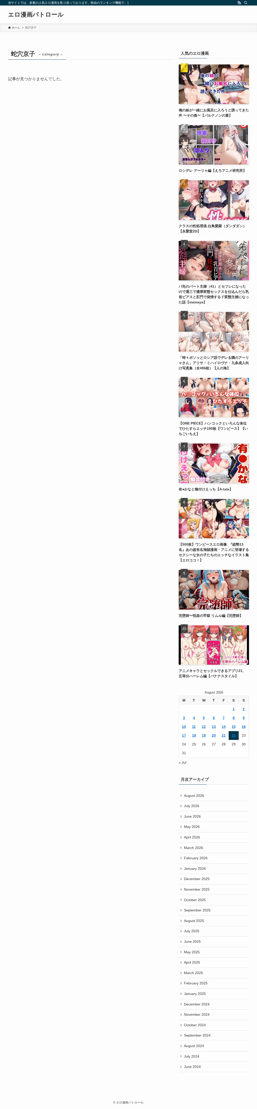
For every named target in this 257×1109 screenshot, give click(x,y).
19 (204, 735)
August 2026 (194, 796)
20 (214, 735)
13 (214, 727)
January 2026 (195, 869)
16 (244, 727)
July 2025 (191, 931)
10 (184, 727)
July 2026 (191, 806)
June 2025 (192, 942)
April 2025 (192, 962)
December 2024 (197, 1004)
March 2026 (193, 848)
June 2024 (192, 1067)
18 (194, 735)
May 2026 (192, 827)
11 (194, 727)
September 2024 (197, 1035)
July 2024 (191, 1056)
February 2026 (196, 858)
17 (184, 735)
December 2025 (197, 879)
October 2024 (195, 1025)
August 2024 (194, 1046)
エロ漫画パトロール (36, 15)
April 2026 (192, 837)
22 (234, 735)
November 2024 (197, 1014)
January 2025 (195, 994)
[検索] (245, 3)
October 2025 (195, 900)
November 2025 (197, 889)
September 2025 (197, 910)
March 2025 (193, 973)
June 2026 (192, 816)
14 (224, 727)
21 (224, 735)
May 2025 (192, 952)
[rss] (239, 3)
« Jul (182, 762)
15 (234, 727)
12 (204, 727)
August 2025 (194, 921)
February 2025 (196, 983)
